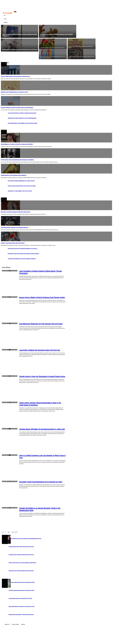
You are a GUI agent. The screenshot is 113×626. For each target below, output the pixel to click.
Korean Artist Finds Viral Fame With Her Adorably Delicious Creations (23, 253)
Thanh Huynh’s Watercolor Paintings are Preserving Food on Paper (21, 606)
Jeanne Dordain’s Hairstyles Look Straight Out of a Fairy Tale (20, 598)
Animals (5, 22)
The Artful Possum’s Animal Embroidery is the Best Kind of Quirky (21, 590)
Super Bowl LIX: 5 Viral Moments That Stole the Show (20, 191)
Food (5, 18)
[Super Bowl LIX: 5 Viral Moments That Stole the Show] (4, 132)
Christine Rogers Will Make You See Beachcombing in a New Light (42, 429)
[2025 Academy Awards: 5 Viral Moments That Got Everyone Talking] (4, 64)
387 (8, 532)
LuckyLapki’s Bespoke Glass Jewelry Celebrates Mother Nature (22, 113)
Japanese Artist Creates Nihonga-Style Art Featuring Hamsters (22, 118)
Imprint (23, 624)
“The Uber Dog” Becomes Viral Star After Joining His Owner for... (22, 258)
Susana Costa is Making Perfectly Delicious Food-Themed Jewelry (42, 297)
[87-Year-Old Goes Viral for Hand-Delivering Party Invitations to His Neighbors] (56, 153)
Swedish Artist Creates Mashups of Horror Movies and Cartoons (21, 614)
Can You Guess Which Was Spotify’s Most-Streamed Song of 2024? (22, 582)
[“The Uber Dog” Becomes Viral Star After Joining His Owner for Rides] (4, 200)
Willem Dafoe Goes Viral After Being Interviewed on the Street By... (23, 248)
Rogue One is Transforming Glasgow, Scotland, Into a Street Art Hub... (16, 212)
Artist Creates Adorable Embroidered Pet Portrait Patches (21, 180)
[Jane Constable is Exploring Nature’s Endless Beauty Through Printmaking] (19, 31)
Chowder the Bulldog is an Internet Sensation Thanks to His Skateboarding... (17, 107)
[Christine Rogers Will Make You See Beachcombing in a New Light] (82, 55)
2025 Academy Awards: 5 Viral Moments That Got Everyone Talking (22, 123)
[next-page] (10, 532)
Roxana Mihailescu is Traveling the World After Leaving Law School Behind (17, 144)
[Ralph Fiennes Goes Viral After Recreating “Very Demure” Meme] (5, 539)
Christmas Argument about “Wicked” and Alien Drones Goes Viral (21, 546)
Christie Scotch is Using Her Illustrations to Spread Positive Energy (42, 376)
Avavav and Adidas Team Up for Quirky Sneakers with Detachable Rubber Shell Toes (25, 538)
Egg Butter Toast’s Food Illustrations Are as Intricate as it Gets (14, 92)
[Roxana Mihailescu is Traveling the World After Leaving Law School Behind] (56, 137)
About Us (7, 624)
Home (15, 11)
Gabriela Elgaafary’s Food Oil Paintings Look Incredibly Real (13, 175)
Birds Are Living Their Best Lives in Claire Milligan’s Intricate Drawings (22, 562)
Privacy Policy (15, 624)
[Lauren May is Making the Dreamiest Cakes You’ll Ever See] (53, 44)
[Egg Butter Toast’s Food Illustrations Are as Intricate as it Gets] (56, 85)
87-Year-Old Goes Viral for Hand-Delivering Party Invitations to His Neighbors (17, 159)
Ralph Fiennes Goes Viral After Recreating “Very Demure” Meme (21, 570)
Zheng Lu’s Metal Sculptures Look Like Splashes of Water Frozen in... (15, 76)
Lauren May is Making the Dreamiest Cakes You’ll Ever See (39, 350)
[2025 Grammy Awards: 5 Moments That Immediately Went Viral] (56, 221)
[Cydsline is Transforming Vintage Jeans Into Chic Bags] (56, 236)
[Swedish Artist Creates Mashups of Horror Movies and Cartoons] (5, 583)
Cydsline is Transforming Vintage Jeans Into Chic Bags (13, 243)
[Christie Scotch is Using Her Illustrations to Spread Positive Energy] (82, 44)
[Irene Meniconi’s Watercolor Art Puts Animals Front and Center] (19, 45)
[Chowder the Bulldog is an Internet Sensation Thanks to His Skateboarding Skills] (56, 101)
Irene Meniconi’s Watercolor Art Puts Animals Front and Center (41, 324)
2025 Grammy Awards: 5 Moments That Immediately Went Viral (14, 227)
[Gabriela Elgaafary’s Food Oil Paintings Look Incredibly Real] (56, 169)
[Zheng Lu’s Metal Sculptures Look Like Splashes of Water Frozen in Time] (56, 70)
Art (4, 15)
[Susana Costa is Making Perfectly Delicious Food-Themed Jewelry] (57, 31)
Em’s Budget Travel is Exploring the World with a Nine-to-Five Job (21, 554)
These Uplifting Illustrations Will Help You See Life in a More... (22, 185)
